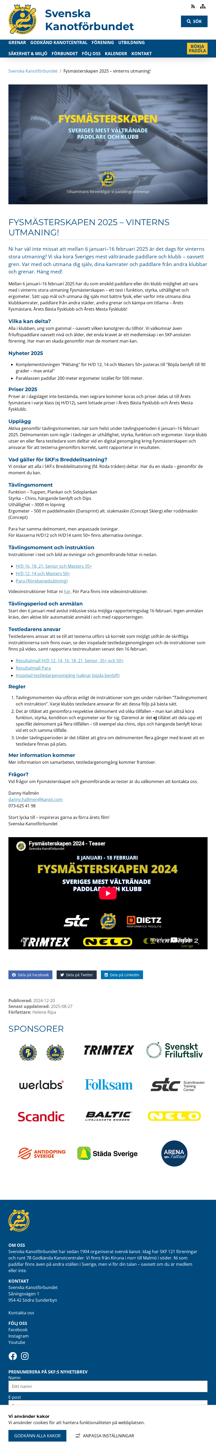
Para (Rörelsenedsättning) (42, 581)
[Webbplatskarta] (203, 6)
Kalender (116, 53)
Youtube (16, 1342)
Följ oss (91, 53)
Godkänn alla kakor (37, 1436)
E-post (14, 1397)
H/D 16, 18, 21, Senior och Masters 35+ (54, 566)
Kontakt (141, 53)
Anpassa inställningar (108, 1436)
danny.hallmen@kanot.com (35, 799)
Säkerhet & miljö (27, 53)
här (67, 591)
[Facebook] (12, 1356)
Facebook (17, 1330)
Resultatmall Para (33, 668)
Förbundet (65, 53)
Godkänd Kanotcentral (58, 42)
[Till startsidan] (22, 36)
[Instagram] (24, 1356)
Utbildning (131, 42)
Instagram (18, 1336)
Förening (103, 42)
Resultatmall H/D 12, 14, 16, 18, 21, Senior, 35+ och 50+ (70, 661)
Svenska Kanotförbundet (89, 20)
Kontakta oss (21, 1313)
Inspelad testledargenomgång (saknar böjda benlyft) (68, 675)
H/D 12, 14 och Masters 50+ (43, 573)
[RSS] (193, 6)
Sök (197, 21)
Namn (14, 1378)
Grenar (17, 42)
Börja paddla (198, 49)
